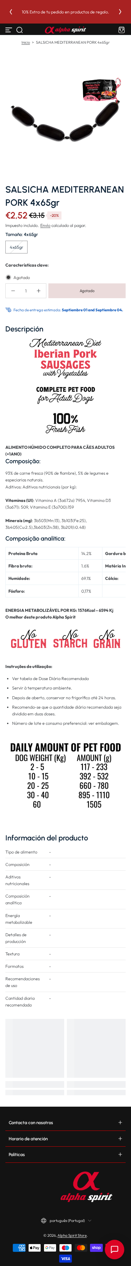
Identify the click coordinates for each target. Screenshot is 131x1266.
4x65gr (16, 247)
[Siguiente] (120, 11)
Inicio (25, 42)
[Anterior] (10, 11)
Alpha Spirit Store (72, 1235)
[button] (19, 30)
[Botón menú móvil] (9, 30)
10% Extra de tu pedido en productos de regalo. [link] (65, 11)
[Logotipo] (65, 30)
